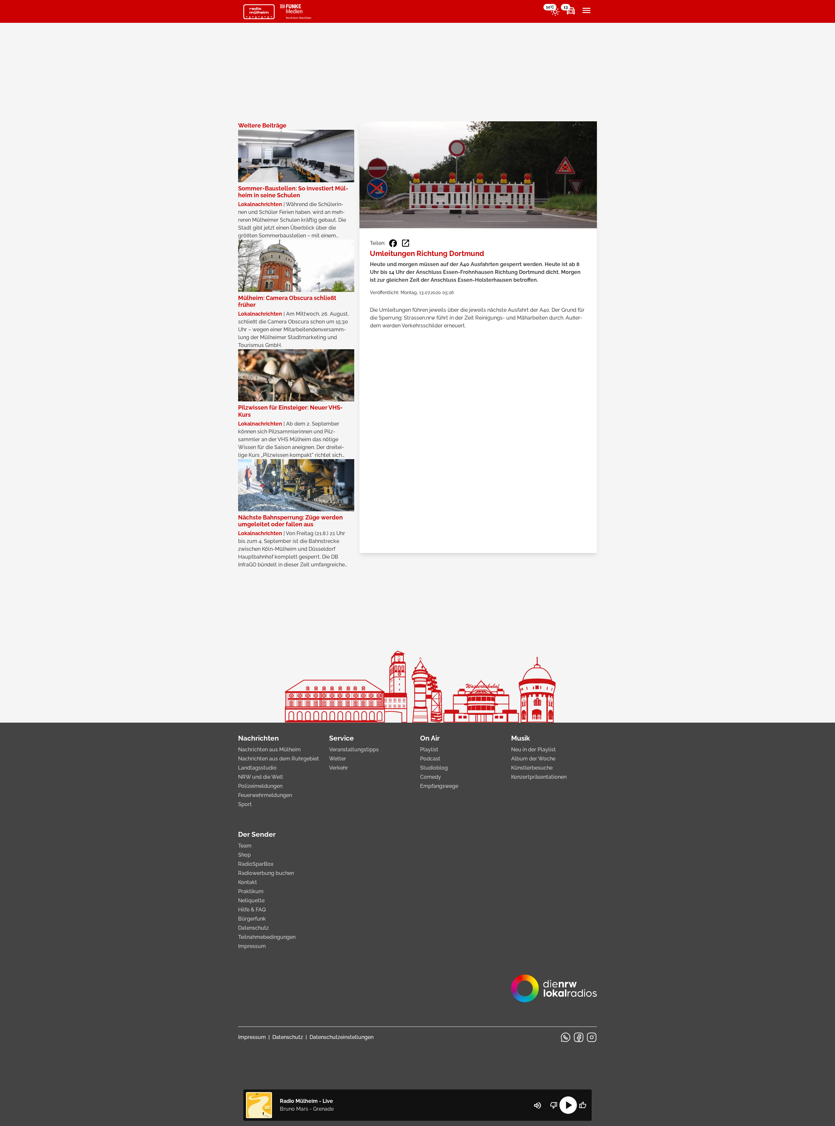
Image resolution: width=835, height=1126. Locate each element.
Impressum (252, 946)
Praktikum (251, 891)
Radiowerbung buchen (266, 873)
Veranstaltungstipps (354, 749)
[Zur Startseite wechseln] (259, 12)
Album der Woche (533, 759)
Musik (520, 738)
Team (244, 846)
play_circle (568, 1105)
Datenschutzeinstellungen (341, 1037)
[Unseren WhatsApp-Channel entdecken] (565, 1037)
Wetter (337, 759)
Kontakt (247, 882)
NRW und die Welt (260, 777)
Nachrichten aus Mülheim (269, 749)
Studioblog (434, 768)
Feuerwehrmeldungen (265, 795)
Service (341, 738)
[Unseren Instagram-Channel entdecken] (591, 1037)
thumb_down (554, 1105)
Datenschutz (253, 928)
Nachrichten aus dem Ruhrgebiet (278, 759)
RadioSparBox (255, 864)
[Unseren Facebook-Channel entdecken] (578, 1037)
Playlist (429, 749)
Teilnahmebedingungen (267, 937)
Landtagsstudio (257, 768)
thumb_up (582, 1105)
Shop (244, 855)
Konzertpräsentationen (539, 777)
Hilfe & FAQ (252, 910)
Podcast (430, 759)
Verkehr (338, 768)
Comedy (430, 777)
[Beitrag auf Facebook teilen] (393, 243)
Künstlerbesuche (532, 768)
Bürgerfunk (252, 919)
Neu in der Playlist (533, 749)
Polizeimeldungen (260, 786)
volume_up (537, 1105)
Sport (245, 804)
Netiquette (251, 900)
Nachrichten (258, 738)
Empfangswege (439, 786)
